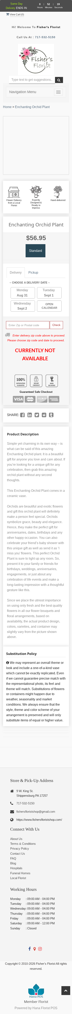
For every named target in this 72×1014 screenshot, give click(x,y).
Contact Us (17, 853)
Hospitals (16, 868)
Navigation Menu (22, 92)
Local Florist (18, 878)
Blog (13, 863)
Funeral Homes (20, 873)
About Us (16, 839)
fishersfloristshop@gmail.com (35, 811)
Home (7, 107)
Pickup (33, 272)
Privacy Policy (19, 848)
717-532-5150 (45, 37)
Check (56, 325)
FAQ (13, 858)
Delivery (16, 272)
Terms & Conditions (23, 843)
